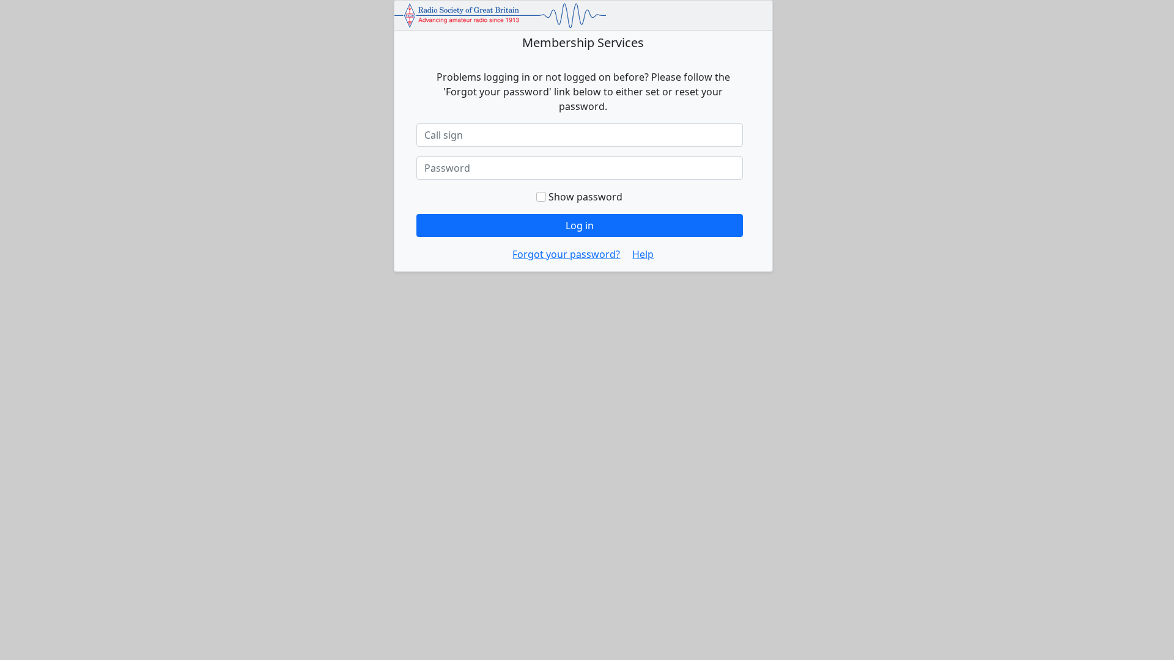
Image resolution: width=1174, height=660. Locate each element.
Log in (580, 225)
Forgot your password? (566, 254)
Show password (584, 197)
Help (643, 254)
